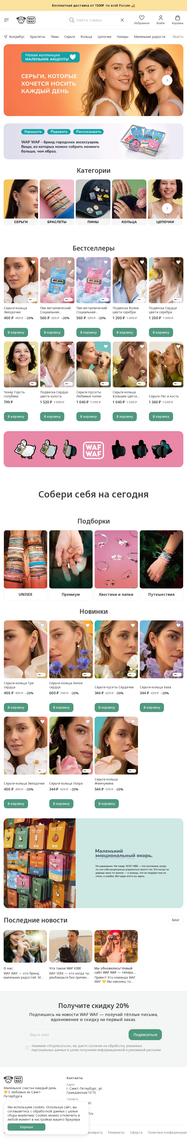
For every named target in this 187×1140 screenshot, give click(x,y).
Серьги (69, 36)
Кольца (86, 36)
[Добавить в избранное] (33, 262)
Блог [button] (175, 920)
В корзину (16, 332)
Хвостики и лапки (116, 594)
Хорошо (26, 1127)
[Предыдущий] (20, 80)
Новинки (93, 611)
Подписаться (145, 1034)
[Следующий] (167, 208)
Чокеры (122, 36)
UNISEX (25, 594)
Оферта (136, 1132)
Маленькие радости (149, 36)
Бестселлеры (94, 248)
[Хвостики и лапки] (116, 559)
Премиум (71, 594)
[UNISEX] (25, 559)
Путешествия (161, 594)
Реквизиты (116, 1132)
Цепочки (104, 36)
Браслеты (37, 36)
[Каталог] (6, 20)
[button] (141, 20)
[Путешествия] (161, 559)
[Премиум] (71, 559)
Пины (55, 36)
